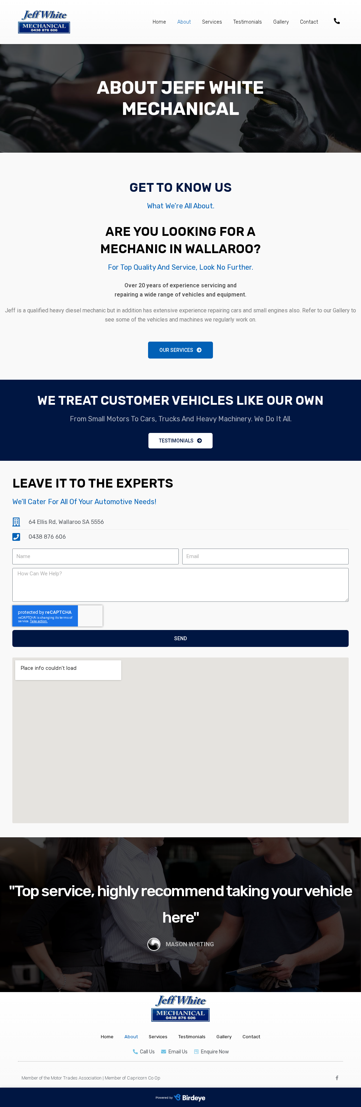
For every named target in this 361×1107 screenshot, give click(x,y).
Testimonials (247, 22)
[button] (180, 350)
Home (159, 22)
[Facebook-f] (337, 1078)
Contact (309, 22)
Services (212, 22)
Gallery (281, 22)
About (184, 22)
